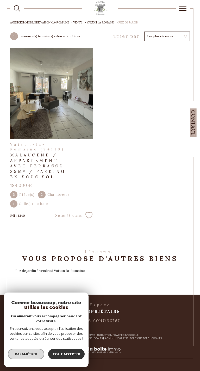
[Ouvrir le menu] (183, 8)
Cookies (157, 338)
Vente (77, 22)
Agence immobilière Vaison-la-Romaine (39, 22)
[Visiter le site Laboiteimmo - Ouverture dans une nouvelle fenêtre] (100, 355)
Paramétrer (26, 354)
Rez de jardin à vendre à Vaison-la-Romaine (50, 271)
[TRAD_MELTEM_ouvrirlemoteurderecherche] (17, 8)
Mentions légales (91, 338)
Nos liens (122, 338)
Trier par (127, 36)
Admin (109, 338)
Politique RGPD (139, 338)
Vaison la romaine (100, 22)
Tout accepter (66, 354)
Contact (193, 123)
